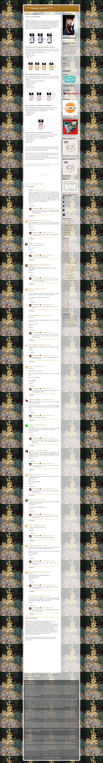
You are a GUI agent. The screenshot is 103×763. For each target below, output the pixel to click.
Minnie (30, 499)
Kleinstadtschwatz (68, 230)
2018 (65, 255)
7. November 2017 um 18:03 (39, 425)
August (67, 286)
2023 (65, 245)
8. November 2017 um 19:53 (47, 488)
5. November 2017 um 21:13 (39, 190)
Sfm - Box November (69, 269)
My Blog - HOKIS (32, 381)
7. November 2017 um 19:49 (41, 450)
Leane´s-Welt (67, 222)
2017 (65, 256)
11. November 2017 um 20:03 (48, 561)
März (66, 295)
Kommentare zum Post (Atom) (37, 677)
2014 (65, 305)
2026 (65, 240)
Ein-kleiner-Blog (32, 344)
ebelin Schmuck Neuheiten (71, 280)
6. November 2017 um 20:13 (47, 208)
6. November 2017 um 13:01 (38, 243)
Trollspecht (67, 234)
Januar (67, 299)
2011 (65, 310)
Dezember (67, 258)
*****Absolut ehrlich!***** (39, 8)
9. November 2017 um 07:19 (38, 525)
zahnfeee (31, 425)
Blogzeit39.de (67, 232)
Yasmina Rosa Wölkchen (34, 399)
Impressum (65, 67)
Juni (66, 290)
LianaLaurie (31, 450)
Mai (66, 292)
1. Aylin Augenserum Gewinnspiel (69, 275)
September (68, 284)
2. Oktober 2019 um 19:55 (47, 607)
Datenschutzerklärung (30, 622)
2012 (65, 309)
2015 (65, 303)
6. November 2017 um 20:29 (47, 255)
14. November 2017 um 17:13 (44, 572)
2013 (65, 307)
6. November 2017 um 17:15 (44, 264)
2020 (65, 251)
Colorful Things (68, 228)
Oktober (67, 282)
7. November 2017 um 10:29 (45, 315)
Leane (30, 525)
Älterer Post (56, 675)
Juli (66, 288)
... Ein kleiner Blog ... (69, 220)
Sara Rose (31, 545)
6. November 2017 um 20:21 (47, 232)
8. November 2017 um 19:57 (47, 514)
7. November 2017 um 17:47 (47, 304)
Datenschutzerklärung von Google (32, 634)
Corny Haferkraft (68, 272)
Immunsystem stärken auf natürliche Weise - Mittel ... (71, 263)
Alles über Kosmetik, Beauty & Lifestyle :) (69, 226)
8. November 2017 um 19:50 (47, 438)
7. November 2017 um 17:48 (47, 332)
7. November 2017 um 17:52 (47, 355)
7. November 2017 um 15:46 (38, 366)
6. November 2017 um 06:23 (44, 220)
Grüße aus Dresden (33, 596)
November (67, 260)
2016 (65, 301)
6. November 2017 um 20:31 (47, 277)
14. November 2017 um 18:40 (48, 585)
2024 (65, 244)
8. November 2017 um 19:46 (38, 499)
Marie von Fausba (33, 572)
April (66, 293)
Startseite (43, 675)
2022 (65, 247)
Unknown (31, 288)
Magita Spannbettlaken (70, 270)
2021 (65, 249)
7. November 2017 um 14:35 (43, 344)
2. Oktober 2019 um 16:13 (44, 596)
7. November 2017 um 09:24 (40, 288)
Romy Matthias (35, 208)
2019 (65, 253)
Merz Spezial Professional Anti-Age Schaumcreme (71, 267)
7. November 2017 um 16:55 (47, 399)
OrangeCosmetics (33, 264)
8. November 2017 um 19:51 (47, 463)
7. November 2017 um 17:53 (47, 388)
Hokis (30, 366)
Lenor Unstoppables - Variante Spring (70, 278)
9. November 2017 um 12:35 (47, 535)
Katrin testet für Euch (34, 315)
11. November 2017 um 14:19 (40, 545)
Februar (67, 297)
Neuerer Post (29, 675)
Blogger (58, 757)
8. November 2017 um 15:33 (40, 474)
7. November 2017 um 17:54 (47, 415)
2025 (65, 242)
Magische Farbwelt (33, 220)
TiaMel (30, 243)
